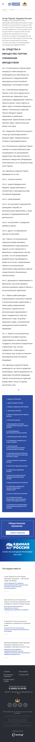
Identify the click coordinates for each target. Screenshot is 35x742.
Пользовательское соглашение (17, 719)
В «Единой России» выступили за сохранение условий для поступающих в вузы (17, 623)
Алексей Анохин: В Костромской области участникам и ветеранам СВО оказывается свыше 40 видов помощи (17, 602)
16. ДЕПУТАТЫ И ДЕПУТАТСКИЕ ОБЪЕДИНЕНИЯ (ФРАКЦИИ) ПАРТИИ (15, 477)
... (9, 390)
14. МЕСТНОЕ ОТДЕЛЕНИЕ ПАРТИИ (16, 466)
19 (21, 390)
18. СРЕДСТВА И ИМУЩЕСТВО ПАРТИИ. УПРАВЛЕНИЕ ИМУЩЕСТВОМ (15, 488)
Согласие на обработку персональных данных (17, 725)
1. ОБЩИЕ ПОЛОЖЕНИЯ (13, 399)
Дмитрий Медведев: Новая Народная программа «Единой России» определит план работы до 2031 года (17, 645)
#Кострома (18, 586)
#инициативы (7, 652)
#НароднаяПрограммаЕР (11, 585)
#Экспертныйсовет (16, 649)
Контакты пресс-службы (9, 680)
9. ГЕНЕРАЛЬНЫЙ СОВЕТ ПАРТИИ (16, 436)
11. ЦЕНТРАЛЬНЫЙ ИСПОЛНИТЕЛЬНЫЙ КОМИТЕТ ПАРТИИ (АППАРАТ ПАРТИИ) (15, 447)
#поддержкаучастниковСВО (12, 610)
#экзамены (7, 629)
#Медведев (11, 583)
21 (27, 390)
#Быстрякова (8, 631)
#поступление (17, 628)
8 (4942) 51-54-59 (17, 688)
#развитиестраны (23, 585)
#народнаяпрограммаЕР (11, 651)
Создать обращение (17, 533)
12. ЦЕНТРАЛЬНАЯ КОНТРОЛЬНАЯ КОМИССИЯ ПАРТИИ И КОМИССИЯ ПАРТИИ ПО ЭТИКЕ (17, 455)
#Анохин (12, 586)
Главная (4, 9)
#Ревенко (6, 628)
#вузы (22, 628)
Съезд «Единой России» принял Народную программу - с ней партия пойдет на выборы (16, 579)
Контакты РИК (24, 675)
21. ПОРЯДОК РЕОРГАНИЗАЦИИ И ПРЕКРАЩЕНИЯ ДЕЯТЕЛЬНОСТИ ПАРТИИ (16, 506)
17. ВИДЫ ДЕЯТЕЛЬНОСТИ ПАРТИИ (17, 482)
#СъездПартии (19, 583)
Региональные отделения (8, 675)
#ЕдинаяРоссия (8, 608)
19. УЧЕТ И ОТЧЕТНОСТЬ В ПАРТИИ (16, 493)
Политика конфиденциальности (17, 720)
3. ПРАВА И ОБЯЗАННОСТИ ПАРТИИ (17, 407)
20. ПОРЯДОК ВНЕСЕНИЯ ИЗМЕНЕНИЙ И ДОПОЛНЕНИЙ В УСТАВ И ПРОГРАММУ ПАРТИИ (16, 499)
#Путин (6, 583)
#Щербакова (7, 654)
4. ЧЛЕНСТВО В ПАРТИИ (13, 410)
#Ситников (7, 586)
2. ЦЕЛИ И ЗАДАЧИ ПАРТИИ (14, 403)
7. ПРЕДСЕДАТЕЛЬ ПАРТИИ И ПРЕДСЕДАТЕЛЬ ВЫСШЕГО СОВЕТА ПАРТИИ (17, 425)
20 (24, 390)
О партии (12, 9)
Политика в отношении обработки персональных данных (17, 723)
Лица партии (23, 671)
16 (13, 390)
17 (15, 390)
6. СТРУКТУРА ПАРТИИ (13, 420)
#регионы (20, 651)
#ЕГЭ (11, 628)
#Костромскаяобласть (10, 588)
